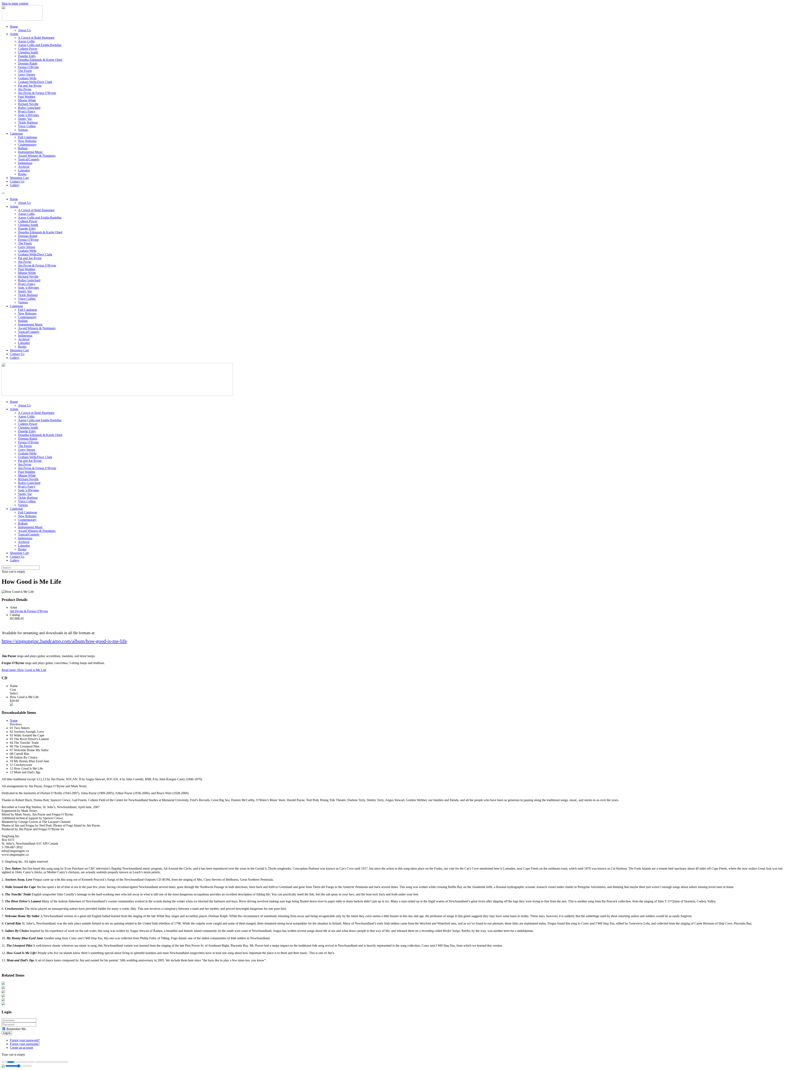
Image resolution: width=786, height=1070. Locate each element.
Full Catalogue (27, 137)
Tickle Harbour (28, 122)
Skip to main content (15, 3)
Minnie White (27, 100)
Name (14, 720)
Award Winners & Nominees (36, 155)
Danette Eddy (27, 56)
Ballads (23, 148)
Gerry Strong (26, 74)
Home (14, 26)
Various (23, 130)
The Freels (25, 71)
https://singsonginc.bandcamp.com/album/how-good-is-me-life (64, 641)
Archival (23, 166)
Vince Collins (27, 126)
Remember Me (16, 1029)
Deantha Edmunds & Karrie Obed (40, 59)
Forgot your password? (25, 1040)
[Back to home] (22, 19)
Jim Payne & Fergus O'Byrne (37, 93)
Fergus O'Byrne (28, 67)
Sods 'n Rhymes (28, 115)
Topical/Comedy (29, 159)
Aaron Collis (26, 41)
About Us (24, 30)
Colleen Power (27, 48)
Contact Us (17, 181)
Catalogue (16, 133)
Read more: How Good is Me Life (24, 670)
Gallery (14, 185)
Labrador (24, 170)
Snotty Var (25, 118)
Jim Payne (24, 89)
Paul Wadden (26, 96)
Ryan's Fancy (26, 111)
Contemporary (27, 144)
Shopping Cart (19, 177)
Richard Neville (28, 104)
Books (22, 174)
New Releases (27, 141)
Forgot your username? (25, 1044)
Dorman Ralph (27, 63)
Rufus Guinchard (29, 107)
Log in (6, 1033)
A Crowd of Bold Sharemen (36, 37)
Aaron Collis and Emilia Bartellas (39, 45)
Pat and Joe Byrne (30, 85)
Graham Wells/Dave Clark (35, 82)
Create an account (21, 1047)
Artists (14, 34)
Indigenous (25, 163)
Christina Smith (28, 52)
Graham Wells (27, 78)
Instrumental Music (30, 152)
